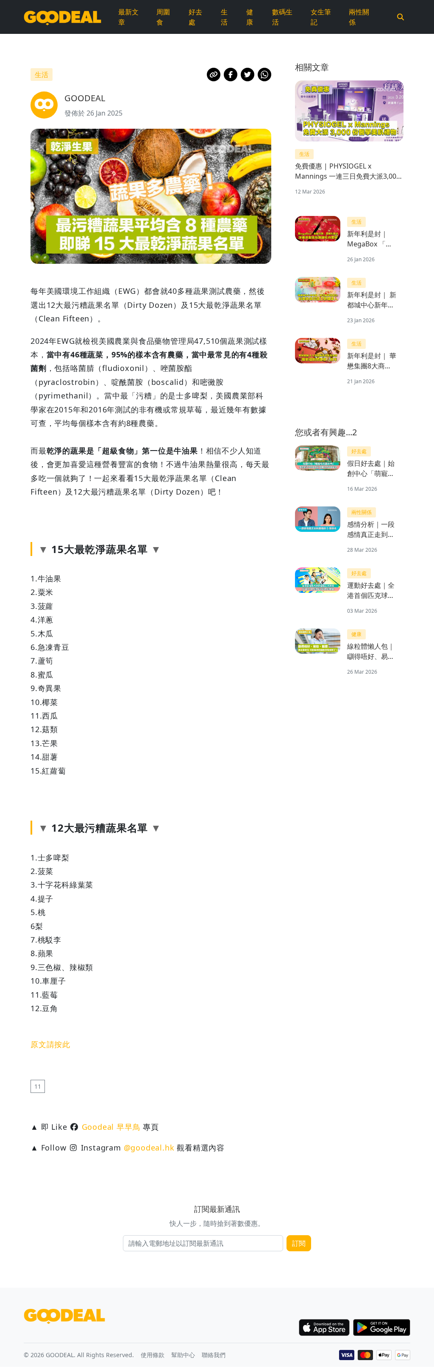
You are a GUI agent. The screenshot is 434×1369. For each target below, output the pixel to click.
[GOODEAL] (62, 17)
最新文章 (128, 17)
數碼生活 (282, 17)
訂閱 (299, 1243)
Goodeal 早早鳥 (111, 1127)
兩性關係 (359, 17)
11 (37, 1086)
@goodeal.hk (149, 1147)
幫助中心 (183, 1355)
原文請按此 (50, 1044)
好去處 (195, 17)
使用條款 (152, 1355)
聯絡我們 (213, 1355)
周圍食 (163, 17)
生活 (224, 17)
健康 (249, 17)
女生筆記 (321, 17)
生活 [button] (41, 74)
